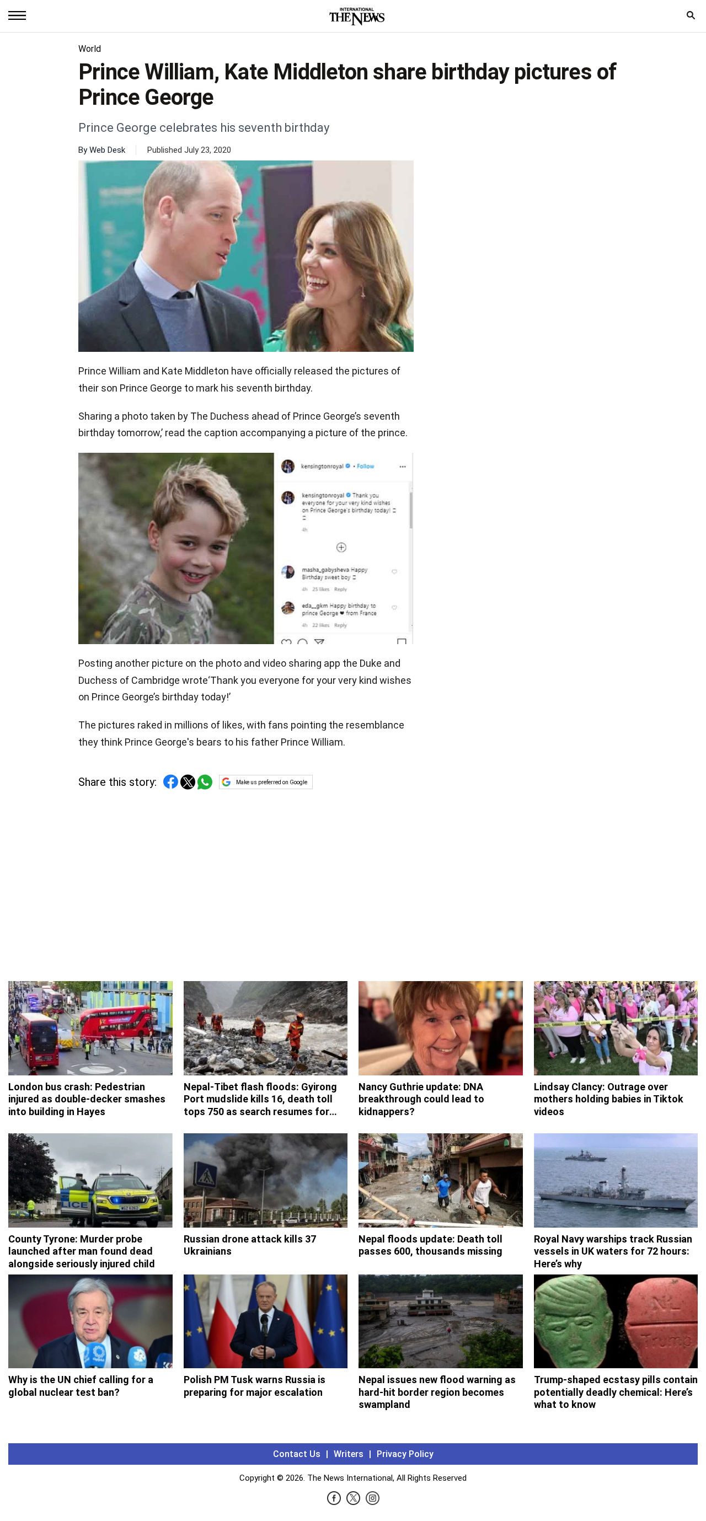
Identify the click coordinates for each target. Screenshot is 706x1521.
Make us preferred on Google (271, 782)
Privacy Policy (405, 1454)
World (89, 49)
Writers (348, 1454)
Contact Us (296, 1454)
